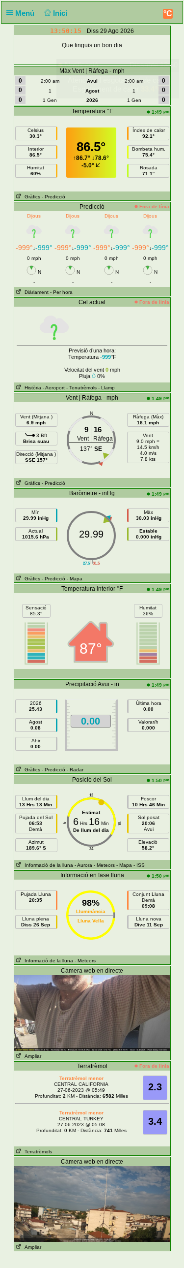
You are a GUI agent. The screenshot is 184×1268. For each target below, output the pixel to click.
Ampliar (31, 1056)
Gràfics (31, 196)
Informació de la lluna (47, 865)
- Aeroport (54, 387)
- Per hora (61, 292)
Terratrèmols (37, 1151)
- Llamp (106, 387)
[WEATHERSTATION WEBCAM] (92, 1012)
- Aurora (83, 865)
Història (31, 387)
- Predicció (53, 196)
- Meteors (104, 865)
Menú (25, 13)
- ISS (139, 865)
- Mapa (74, 578)
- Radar (75, 769)
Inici (61, 13)
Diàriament (35, 292)
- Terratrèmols (81, 387)
